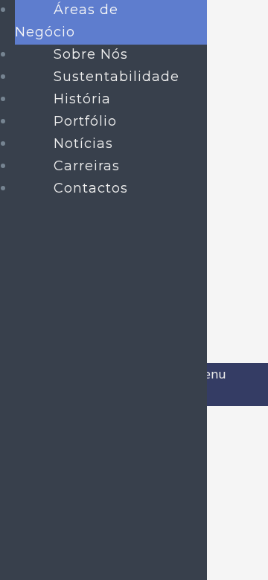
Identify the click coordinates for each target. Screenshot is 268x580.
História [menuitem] (82, 99)
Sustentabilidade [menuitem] (116, 76)
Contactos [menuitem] (91, 188)
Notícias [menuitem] (83, 143)
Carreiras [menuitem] (87, 166)
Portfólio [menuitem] (85, 121)
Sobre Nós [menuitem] (91, 54)
